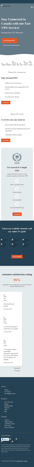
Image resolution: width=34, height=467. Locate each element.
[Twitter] (5, 463)
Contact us (6, 420)
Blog (5, 411)
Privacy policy (7, 425)
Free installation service (9, 393)
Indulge (25, 461)
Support (6, 404)
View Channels (17, 256)
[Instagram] (9, 463)
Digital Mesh (19, 461)
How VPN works (8, 402)
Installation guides (8, 405)
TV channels (7, 391)
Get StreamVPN (9, 40)
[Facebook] (1, 463)
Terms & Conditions (9, 427)
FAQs (5, 409)
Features (6, 389)
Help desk (6, 407)
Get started (6, 102)
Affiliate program (8, 421)
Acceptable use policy (9, 423)
